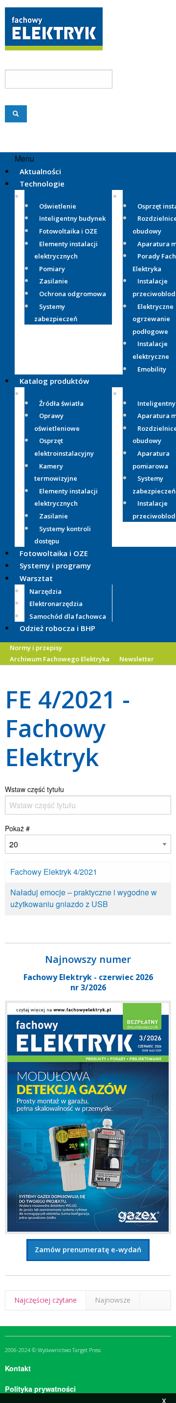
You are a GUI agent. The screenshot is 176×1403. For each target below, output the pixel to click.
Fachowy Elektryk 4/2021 (53, 871)
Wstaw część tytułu (35, 789)
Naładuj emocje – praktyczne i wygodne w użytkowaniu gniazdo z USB (83, 898)
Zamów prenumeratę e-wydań (88, 1249)
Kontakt (18, 1368)
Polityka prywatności (40, 1389)
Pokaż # (17, 828)
